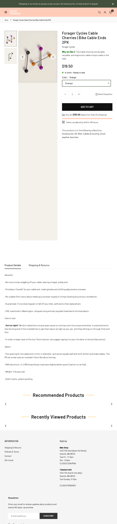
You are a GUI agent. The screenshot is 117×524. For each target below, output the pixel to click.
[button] (110, 12)
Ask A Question (105, 94)
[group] (37, 57)
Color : (69, 77)
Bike (80, 133)
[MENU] (6, 12)
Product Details (13, 265)
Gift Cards (9, 460)
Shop (6, 20)
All (75, 133)
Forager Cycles (68, 47)
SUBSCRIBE (48, 516)
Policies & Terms (12, 452)
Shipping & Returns (39, 265)
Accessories (67, 133)
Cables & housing (91, 133)
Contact (8, 456)
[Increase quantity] (79, 94)
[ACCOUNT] (105, 12)
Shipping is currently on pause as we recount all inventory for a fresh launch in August (58, 4)
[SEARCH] (99, 12)
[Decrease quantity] (65, 94)
